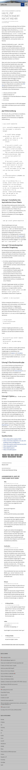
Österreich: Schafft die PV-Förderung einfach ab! (12, 663)
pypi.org (21, 236)
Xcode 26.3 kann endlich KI (7, 700)
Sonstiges (3, 762)
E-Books (3, 722)
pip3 (12, 454)
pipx (21, 454)
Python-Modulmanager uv (7, 676)
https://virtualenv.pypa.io (9, 449)
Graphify (3, 687)
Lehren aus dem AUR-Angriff (7, 668)
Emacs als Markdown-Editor (7, 679)
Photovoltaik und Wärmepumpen (8, 751)
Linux (3, 10)
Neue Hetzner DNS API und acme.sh (9, 684)
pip (8, 454)
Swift (2, 765)
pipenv (13, 353)
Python (7, 10)
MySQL (2, 746)
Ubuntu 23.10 (7, 463)
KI (1, 732)
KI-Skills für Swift (5, 697)
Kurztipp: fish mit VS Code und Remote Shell (11, 709)
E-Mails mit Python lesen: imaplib (8, 665)
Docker (2, 719)
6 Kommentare (5, 22)
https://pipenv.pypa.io (8, 447)
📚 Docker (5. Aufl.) (5, 707)
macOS (2, 741)
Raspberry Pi (12, 10)
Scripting (18, 10)
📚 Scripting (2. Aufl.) (5, 657)
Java (2, 730)
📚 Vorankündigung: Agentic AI (8, 660)
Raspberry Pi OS (12, 456)
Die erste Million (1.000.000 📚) (8, 673)
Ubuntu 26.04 (4, 695)
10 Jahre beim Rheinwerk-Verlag (9, 469)
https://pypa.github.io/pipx (10, 446)
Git (1, 724)
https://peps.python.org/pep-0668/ (12, 439)
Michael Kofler (14, 21)
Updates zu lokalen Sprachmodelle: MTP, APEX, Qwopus (14, 681)
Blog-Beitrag (5, 425)
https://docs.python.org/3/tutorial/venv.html (14, 444)
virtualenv (20, 353)
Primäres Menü (26, 4)
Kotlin (2, 735)
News (2, 749)
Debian (4, 454)
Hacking (3, 727)
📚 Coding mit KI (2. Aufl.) (7, 689)
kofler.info (4, 4)
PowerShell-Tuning (5, 692)
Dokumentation (18, 370)
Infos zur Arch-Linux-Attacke (7, 671)
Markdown (3, 743)
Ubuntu (19, 456)
